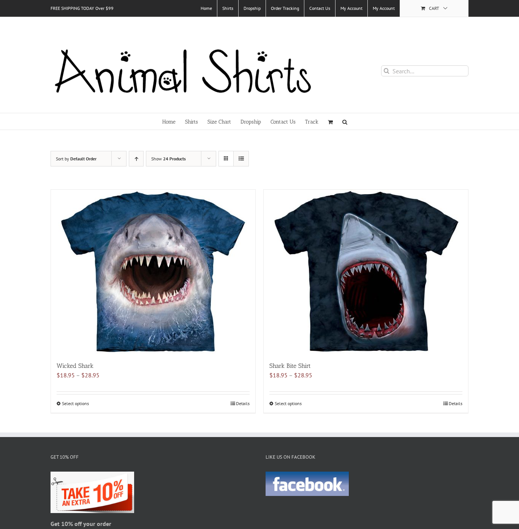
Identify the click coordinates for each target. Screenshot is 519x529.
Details (243, 403)
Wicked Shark (75, 365)
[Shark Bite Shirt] (366, 272)
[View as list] (241, 158)
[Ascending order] (136, 158)
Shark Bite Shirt (290, 365)
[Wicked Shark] (153, 272)
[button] (344, 121)
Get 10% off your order (81, 523)
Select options (75, 403)
